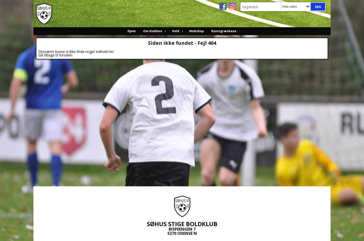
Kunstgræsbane (223, 31)
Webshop (196, 31)
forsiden (65, 55)
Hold (175, 31)
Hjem (132, 31)
